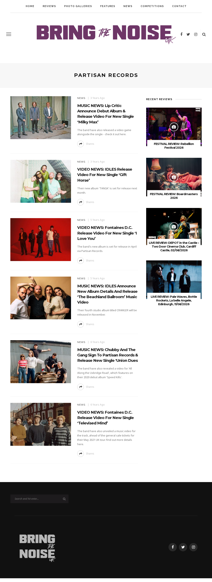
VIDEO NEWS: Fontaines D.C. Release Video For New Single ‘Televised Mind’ (105, 417)
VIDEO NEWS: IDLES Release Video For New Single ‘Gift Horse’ (104, 174)
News (127, 6)
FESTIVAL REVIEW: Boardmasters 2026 (174, 196)
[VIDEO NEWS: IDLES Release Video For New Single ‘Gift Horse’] (40, 181)
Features (107, 6)
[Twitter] (188, 34)
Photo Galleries (78, 6)
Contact (179, 6)
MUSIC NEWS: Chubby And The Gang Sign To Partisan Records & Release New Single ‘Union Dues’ (108, 355)
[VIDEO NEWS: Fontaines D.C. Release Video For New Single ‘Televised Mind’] (40, 424)
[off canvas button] (8, 34)
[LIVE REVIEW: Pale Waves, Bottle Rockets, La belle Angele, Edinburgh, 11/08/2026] (174, 279)
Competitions (152, 6)
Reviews (49, 6)
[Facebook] (181, 34)
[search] (204, 34)
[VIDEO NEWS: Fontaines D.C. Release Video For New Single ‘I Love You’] (40, 239)
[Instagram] (195, 34)
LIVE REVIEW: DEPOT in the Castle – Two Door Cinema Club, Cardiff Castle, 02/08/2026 (174, 246)
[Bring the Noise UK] (37, 547)
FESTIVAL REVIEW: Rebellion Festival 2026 (174, 145)
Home (30, 6)
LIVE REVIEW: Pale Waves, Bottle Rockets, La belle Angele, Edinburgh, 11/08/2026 (174, 300)
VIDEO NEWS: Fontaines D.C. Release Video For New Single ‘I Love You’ (107, 233)
